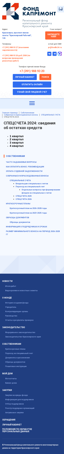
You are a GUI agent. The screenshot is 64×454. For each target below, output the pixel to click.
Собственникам (27, 113)
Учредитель (10, 307)
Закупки (7, 390)
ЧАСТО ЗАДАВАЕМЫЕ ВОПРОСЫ (21, 162)
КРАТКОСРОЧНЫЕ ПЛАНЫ (18, 203)
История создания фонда (16, 303)
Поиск (45, 77)
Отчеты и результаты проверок (19, 320)
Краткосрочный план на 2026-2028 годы (28, 208)
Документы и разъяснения (17, 358)
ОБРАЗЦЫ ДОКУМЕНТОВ (17, 217)
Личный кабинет (25, 77)
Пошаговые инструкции (15, 366)
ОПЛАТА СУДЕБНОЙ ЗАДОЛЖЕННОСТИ (24, 171)
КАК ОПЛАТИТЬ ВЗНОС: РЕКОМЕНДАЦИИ (25, 167)
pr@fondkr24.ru (55, 47)
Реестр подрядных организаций (19, 408)
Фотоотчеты (11, 379)
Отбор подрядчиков (14, 404)
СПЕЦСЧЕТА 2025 (24, 196)
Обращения (8, 420)
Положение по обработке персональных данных (17, 430)
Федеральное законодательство (20, 332)
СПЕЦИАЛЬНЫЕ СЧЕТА (50, 115)
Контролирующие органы (16, 311)
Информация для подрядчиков (19, 400)
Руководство (11, 316)
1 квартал (17, 136)
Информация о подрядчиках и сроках (26, 227)
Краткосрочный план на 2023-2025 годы (28, 213)
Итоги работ (10, 286)
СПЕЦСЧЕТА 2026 (24, 199)
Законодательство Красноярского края (23, 337)
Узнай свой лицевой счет (32, 92)
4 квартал (17, 145)
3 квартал (17, 142)
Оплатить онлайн (32, 84)
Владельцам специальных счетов (32, 183)
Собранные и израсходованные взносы (21, 115)
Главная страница (10, 113)
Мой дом (7, 374)
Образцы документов (20, 222)
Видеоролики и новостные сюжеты (21, 291)
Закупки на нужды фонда (16, 395)
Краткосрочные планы (15, 349)
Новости (7, 281)
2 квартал (17, 139)
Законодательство (13, 327)
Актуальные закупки (14, 413)
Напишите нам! (53, 35)
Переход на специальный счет (30, 186)
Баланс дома (11, 383)
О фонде (7, 298)
